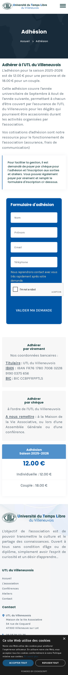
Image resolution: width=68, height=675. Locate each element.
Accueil (25, 41)
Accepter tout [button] (18, 662)
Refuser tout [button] (50, 662)
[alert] (34, 655)
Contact (7, 598)
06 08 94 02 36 (16, 634)
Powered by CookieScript (34, 671)
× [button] (64, 638)
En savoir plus (31, 656)
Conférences (10, 588)
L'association (10, 583)
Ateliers (7, 593)
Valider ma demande (34, 310)
